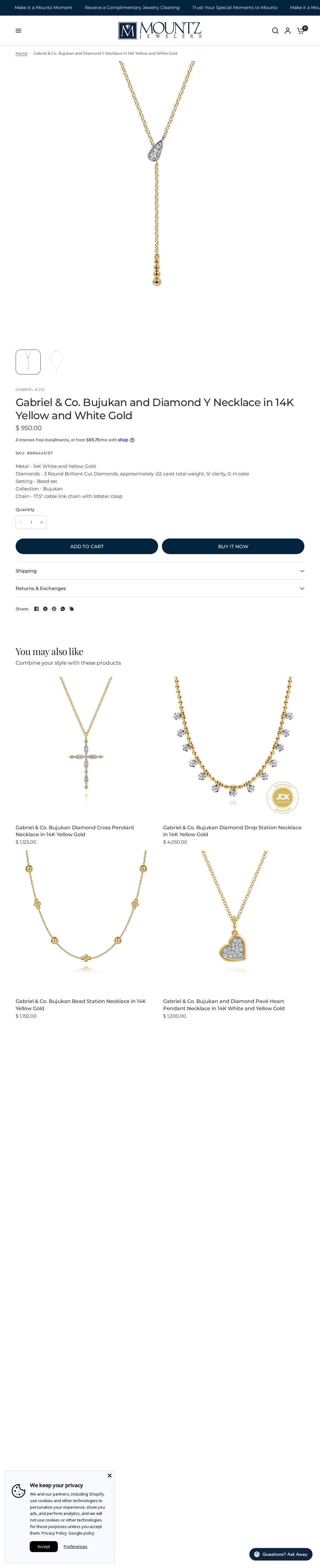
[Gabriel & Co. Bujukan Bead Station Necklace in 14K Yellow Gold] (86, 921)
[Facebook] (36, 609)
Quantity (25, 509)
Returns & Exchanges (41, 588)
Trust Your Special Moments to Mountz (217, 7)
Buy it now (233, 546)
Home (22, 53)
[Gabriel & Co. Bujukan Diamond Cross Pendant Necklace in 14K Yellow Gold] (86, 747)
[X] (45, 609)
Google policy (81, 1533)
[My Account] (288, 31)
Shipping (26, 571)
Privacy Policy (54, 1533)
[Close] (110, 1475)
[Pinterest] (54, 609)
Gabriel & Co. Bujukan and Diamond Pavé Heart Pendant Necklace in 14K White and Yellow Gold (224, 1004)
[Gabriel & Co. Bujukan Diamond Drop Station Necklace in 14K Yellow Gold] (233, 747)
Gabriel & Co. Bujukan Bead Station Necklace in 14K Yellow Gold (81, 1004)
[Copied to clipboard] (71, 609)
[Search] (275, 31)
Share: (22, 609)
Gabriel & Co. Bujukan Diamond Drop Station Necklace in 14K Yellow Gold (232, 831)
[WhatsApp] (63, 609)
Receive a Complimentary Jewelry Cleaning (115, 7)
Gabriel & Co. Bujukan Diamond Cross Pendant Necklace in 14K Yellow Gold (75, 831)
